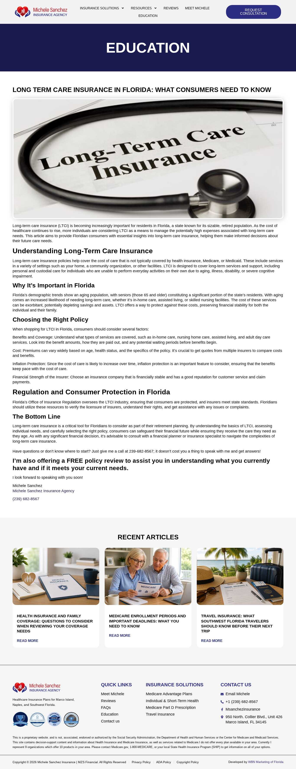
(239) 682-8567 (26, 499)
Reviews (171, 8)
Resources (141, 8)
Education (148, 16)
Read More (27, 641)
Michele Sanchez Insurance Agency (43, 491)
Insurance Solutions (99, 8)
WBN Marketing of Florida (265, 762)
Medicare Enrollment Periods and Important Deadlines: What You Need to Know (147, 621)
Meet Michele (197, 8)
